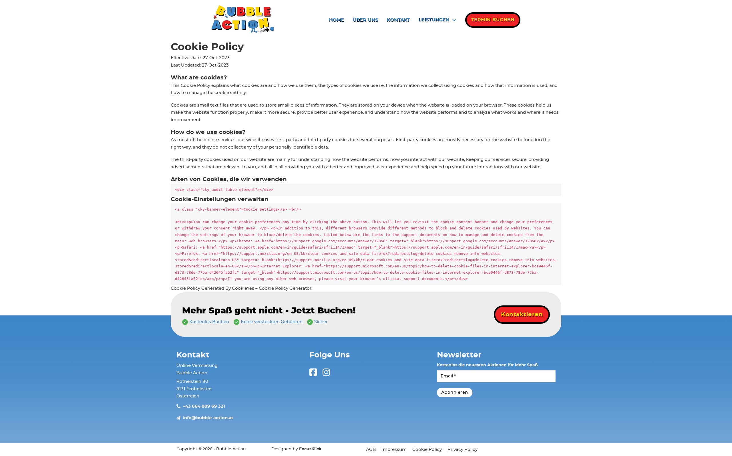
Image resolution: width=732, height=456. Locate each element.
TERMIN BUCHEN (493, 19)
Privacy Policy (462, 449)
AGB (371, 449)
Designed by (296, 449)
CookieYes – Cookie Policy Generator (271, 288)
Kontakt (398, 20)
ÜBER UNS (365, 20)
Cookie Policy (427, 449)
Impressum (394, 449)
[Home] (244, 20)
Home (336, 20)
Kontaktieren (522, 314)
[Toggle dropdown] (454, 20)
